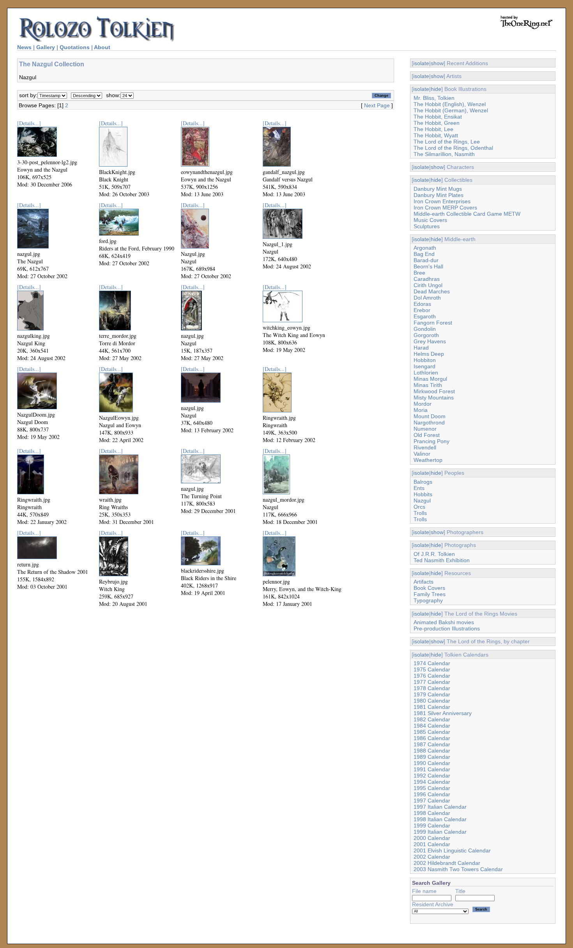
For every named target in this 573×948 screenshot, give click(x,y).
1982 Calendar (432, 719)
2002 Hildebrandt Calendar (447, 863)
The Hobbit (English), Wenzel (450, 104)
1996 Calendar (432, 794)
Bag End (424, 254)
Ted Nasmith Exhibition (442, 560)
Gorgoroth (426, 335)
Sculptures (427, 226)
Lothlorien (426, 372)
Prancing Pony (431, 441)
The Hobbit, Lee (433, 129)
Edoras (422, 304)
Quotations (75, 47)
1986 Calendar (432, 738)
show (437, 63)
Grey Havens (430, 341)
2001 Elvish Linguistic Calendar (452, 850)
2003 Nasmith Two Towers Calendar (458, 869)
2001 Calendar (432, 844)
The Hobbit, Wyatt (436, 135)
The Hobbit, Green (437, 123)
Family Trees (430, 594)
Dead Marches (432, 291)
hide (436, 89)
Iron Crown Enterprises (442, 201)
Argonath (425, 248)
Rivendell (425, 447)
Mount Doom (430, 416)
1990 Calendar (432, 763)
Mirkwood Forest (434, 391)
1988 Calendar (432, 750)
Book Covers (429, 588)
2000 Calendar (432, 838)
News (24, 47)
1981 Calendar (432, 707)
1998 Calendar (432, 813)
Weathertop (428, 460)
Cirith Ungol (428, 285)
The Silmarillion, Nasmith (444, 154)
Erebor (422, 310)
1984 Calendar (432, 726)
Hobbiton (425, 360)
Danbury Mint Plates (438, 195)
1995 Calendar (432, 788)
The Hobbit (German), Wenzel (451, 110)
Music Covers (430, 220)
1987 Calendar (432, 744)
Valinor (422, 454)
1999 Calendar (432, 825)
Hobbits (423, 494)
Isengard (424, 366)
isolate (421, 63)
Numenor (425, 429)
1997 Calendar (432, 800)
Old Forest (427, 435)
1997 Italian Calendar (440, 807)
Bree (419, 273)
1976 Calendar (432, 676)
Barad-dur (426, 260)
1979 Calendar (432, 694)
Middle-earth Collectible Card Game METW (467, 214)
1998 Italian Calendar (440, 819)
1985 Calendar (432, 732)
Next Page (377, 105)
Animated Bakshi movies (444, 622)
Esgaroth (425, 316)
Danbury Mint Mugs (438, 189)
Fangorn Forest (433, 323)
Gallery (45, 47)
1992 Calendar (432, 775)
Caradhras (427, 279)
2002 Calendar (432, 857)
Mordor (423, 404)
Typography (428, 600)
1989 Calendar (432, 757)
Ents (419, 488)
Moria (421, 410)
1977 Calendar (432, 682)
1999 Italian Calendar (440, 832)
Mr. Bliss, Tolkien (434, 98)
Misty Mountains (434, 397)
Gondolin (425, 329)
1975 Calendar (432, 669)
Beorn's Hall (428, 266)
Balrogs (423, 482)
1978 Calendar (432, 688)
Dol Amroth (427, 298)
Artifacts (423, 582)
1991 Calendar (432, 769)
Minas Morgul (430, 379)
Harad (421, 347)
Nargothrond (429, 422)
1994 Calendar (432, 782)
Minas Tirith (428, 385)
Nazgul (422, 500)
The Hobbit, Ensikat (438, 117)
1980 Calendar (432, 701)
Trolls (420, 513)
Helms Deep (429, 354)
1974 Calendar (432, 663)
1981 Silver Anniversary (443, 713)
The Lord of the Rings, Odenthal (453, 148)
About (102, 47)
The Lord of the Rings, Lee (447, 141)
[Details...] (29, 123)
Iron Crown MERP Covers (445, 207)
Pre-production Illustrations (447, 628)
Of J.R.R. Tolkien (434, 554)
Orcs (419, 507)
